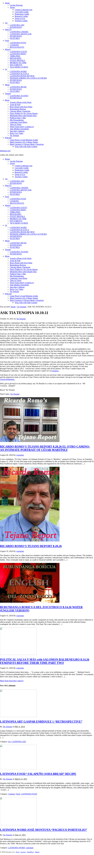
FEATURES (15, 38)
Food (7, 40)
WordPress (30, 852)
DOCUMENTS (16, 65)
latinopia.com (5, 151)
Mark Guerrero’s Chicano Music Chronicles (27, 144)
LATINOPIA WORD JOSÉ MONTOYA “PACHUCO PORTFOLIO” (43, 829)
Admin (37, 852)
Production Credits (22, 14)
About (12, 7)
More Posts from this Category (12, 681)
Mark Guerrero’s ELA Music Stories (24, 142)
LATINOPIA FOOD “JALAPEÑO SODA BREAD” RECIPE (38, 773)
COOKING (14, 45)
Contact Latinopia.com (23, 10)
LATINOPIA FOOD (18, 43)
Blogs (7, 100)
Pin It (17, 852)
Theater (8, 93)
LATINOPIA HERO (18, 54)
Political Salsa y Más (18, 118)
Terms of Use (20, 18)
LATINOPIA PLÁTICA (19, 74)
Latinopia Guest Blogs (18, 122)
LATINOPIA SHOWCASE (21, 34)
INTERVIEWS (16, 27)
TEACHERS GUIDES (19, 67)
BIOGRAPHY (16, 58)
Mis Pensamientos (17, 120)
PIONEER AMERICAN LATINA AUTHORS (28, 78)
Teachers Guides (21, 21)
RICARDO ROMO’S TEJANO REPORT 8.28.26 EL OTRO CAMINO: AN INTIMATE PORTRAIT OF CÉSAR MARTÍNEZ (45, 448)
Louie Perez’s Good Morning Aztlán (24, 140)
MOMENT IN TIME (18, 63)
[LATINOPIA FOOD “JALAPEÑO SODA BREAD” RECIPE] (18, 769)
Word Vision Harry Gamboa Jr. (22, 127)
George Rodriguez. (7, 379)
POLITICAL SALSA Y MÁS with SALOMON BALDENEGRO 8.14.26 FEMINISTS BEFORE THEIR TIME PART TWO (44, 661)
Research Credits (21, 16)
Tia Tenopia (14, 135)
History (8, 49)
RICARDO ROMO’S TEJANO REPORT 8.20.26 (31, 546)
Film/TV (8, 29)
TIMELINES (15, 56)
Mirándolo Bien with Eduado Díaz (23, 116)
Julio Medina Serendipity (19, 129)
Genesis (23, 852)
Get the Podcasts (16, 5)
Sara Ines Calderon (17, 131)
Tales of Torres (15, 124)
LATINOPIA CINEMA (19, 32)
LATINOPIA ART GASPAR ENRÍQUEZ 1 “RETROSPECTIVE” (41, 721)
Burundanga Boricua (18, 109)
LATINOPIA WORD (18, 71)
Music (7, 85)
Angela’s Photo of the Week (20, 102)
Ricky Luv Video (16, 133)
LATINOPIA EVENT (18, 52)
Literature (29, 848)
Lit (6, 69)
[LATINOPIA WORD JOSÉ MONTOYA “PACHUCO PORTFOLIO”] (18, 824)
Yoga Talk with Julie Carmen (26, 146)
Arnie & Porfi (15, 105)
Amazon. (55, 371)
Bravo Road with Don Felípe (21, 107)
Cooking (11, 794)
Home (7, 3)
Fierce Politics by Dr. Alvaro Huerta (24, 113)
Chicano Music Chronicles (20, 111)
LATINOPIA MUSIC (18, 87)
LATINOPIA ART (17, 25)
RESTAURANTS (17, 47)
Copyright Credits (22, 12)
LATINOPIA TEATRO (19, 96)
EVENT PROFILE (17, 60)
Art (6, 23)
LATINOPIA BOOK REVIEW (22, 76)
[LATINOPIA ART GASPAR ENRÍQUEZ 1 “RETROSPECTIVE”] (18, 716)
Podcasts (8, 138)
